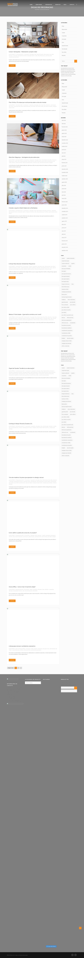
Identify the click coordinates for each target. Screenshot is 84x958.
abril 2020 (64, 195)
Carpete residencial (32, 267)
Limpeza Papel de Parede (43, 372)
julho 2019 (64, 224)
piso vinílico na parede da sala (19, 482)
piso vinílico (33, 106)
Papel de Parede (40, 54)
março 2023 (64, 136)
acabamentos (11, 161)
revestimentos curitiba (66, 333)
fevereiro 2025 (65, 126)
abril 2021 (64, 156)
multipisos (34, 427)
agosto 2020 (64, 182)
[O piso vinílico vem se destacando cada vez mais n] (45, 826)
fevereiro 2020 (65, 201)
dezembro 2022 (65, 139)
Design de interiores (30, 211)
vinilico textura (51, 319)
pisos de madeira (29, 482)
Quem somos (39, 4)
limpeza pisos (64, 294)
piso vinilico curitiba (39, 106)
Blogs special (64, 29)
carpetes (43, 535)
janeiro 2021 (64, 165)
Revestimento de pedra (44, 162)
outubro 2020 (64, 175)
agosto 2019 (64, 221)
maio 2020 (64, 191)
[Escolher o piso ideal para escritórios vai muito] (45, 729)
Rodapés (51, 162)
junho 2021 (64, 149)
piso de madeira (47, 481)
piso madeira (11, 482)
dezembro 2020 (65, 169)
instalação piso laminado (27, 427)
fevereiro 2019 (65, 240)
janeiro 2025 (64, 130)
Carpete (30, 266)
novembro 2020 (65, 172)
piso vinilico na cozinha (48, 106)
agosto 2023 (64, 133)
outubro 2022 (64, 146)
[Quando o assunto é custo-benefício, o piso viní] (56, 727)
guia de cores (25, 536)
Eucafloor (46, 211)
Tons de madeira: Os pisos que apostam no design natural (26, 477)
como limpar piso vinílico (18, 106)
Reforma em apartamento (27, 162)
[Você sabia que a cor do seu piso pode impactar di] (56, 903)
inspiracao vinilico (65, 289)
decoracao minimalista (30, 318)
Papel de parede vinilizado (33, 373)
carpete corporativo (70, 258)
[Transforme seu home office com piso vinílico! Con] (51, 910)
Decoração (32, 54)
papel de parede (48, 55)
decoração (15, 55)
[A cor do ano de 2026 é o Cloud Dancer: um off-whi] (51, 716)
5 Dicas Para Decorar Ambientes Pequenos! (22, 264)
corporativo (51, 589)
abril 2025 (64, 123)
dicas (36, 55)
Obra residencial (31, 161)
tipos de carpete (70, 338)
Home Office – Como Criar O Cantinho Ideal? (22, 587)
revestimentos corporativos (36, 650)
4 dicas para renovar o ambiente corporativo (22, 646)
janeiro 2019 (64, 244)
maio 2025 (64, 120)
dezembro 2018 (65, 247)
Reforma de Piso (19, 162)
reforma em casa (36, 162)
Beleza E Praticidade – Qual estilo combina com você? (25, 314)
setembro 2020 (65, 178)
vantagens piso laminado (47, 482)
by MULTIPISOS (12, 54)
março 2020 (64, 198)
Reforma (13, 162)
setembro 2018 (65, 250)
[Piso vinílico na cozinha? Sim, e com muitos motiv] (45, 904)
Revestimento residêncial (66, 327)
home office (35, 590)
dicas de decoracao (41, 55)
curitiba (54, 426)
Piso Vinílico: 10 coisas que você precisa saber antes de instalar (27, 102)
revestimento (41, 373)
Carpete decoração (24, 267)
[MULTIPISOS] (12, 4)
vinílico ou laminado (44, 319)
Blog (65, 4)
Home (31, 4)
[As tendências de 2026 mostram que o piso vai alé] (51, 806)
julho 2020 (64, 185)
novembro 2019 (65, 211)
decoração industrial (22, 318)
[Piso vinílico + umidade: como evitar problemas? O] (56, 820)
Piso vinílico (51, 54)
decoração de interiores (22, 55)
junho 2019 (64, 227)
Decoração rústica (46, 318)
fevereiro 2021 (65, 162)
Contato (72, 4)
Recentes (10, 55)
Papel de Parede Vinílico (23, 373)
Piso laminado (46, 54)
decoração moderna (31, 55)
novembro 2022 (65, 143)
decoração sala (33, 481)
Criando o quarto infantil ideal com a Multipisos (23, 208)
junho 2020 (64, 188)
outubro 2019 (64, 214)
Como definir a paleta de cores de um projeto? (23, 532)
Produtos (57, 4)
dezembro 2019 (65, 208)
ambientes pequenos (13, 267)
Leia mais (12, 65)
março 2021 (64, 159)
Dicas (35, 54)
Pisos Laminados (65, 304)
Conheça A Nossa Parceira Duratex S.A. (20, 423)
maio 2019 (64, 231)
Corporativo (48, 4)
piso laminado (44, 161)
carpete (15, 161)
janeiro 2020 (64, 204)
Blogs (31, 589)
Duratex (20, 427)
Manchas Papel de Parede (66, 297)
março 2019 (64, 237)
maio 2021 (64, 152)
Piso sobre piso (50, 161)
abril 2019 (64, 234)
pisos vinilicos (73, 304)
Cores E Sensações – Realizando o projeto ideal (23, 52)
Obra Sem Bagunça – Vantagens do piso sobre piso (24, 157)
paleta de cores (31, 536)
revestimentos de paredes (14, 57)
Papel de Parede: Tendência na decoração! (21, 368)
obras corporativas (71, 299)
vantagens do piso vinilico (37, 482)
